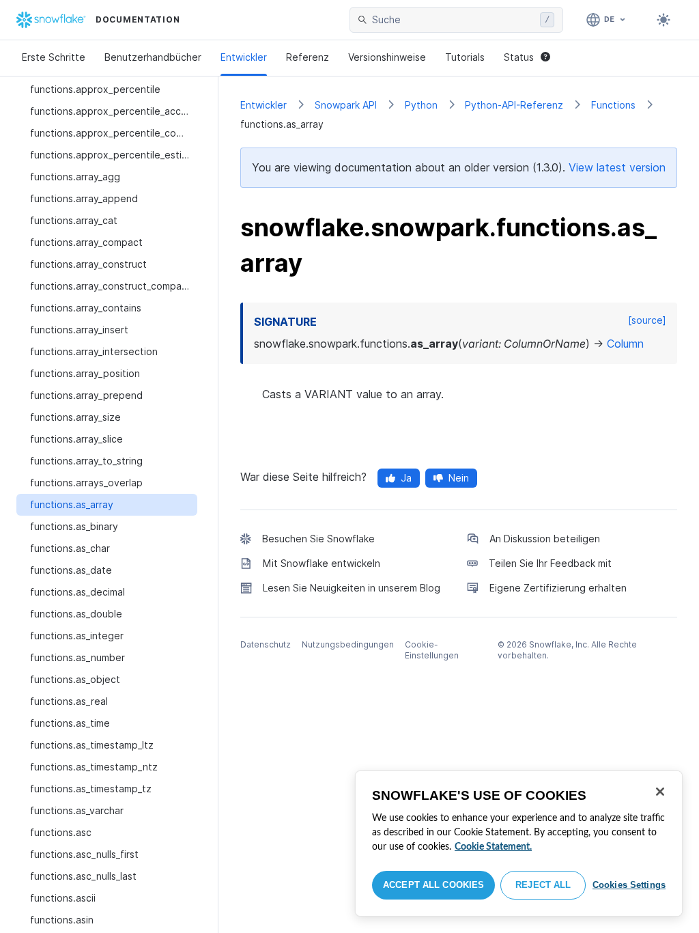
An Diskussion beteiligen (544, 538)
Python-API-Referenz (514, 105)
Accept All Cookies (433, 885)
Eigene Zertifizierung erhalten (558, 588)
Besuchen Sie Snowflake (318, 538)
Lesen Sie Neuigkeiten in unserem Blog (351, 588)
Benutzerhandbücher (152, 57)
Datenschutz (265, 644)
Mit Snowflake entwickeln (321, 563)
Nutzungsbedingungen (348, 644)
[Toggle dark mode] (663, 19)
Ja (406, 478)
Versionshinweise (387, 57)
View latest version (617, 167)
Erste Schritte (53, 57)
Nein (458, 478)
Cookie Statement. (493, 847)
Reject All (543, 885)
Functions (613, 105)
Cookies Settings (629, 885)
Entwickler (243, 57)
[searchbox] (453, 20)
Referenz (307, 57)
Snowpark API (346, 105)
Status (519, 57)
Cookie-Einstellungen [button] (432, 649)
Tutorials (465, 57)
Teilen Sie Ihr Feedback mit (550, 563)
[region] (519, 843)
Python (421, 105)
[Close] (660, 792)
